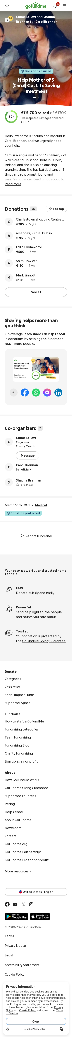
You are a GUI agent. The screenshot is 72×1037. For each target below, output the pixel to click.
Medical (41, 505)
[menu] (65, 6)
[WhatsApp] (36, 392)
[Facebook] (25, 392)
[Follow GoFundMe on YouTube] (15, 904)
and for (36, 19)
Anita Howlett (26, 261)
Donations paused (38, 71)
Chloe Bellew (26, 438)
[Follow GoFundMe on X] (23, 904)
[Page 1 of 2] (34, 97)
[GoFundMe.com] (35, 5)
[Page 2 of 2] (38, 97)
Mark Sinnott (26, 275)
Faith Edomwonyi (29, 247)
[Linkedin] (58, 392)
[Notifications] (55, 6)
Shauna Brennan (28, 480)
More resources (16, 871)
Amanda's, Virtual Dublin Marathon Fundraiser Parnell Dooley (37, 233)
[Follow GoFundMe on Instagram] (31, 904)
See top (58, 208)
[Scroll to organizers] (10, 18)
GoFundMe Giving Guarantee (44, 641)
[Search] (7, 6)
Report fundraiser (38, 536)
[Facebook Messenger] (47, 392)
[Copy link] (14, 392)
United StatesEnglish (38, 891)
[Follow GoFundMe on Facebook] (7, 904)
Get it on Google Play (16, 916)
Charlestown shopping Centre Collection (38, 220)
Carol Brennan (27, 465)
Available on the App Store (40, 916)
